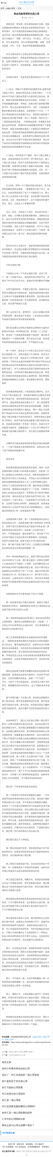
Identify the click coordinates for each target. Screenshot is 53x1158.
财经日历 (20, 1144)
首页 (2, 8)
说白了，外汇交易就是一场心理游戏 (20, 1075)
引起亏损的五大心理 (17, 1055)
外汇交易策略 (7, 1147)
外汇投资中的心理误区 (13, 1094)
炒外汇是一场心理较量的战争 (17, 1112)
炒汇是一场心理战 (11, 1100)
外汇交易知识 (20, 1147)
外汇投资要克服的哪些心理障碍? (19, 1106)
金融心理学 (10, 8)
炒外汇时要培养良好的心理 (16, 1068)
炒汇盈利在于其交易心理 (14, 1081)
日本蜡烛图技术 (34, 1147)
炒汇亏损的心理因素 (12, 1087)
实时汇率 (11, 1144)
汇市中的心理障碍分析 (13, 1119)
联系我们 (45, 1147)
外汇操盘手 (39, 1144)
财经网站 (29, 1144)
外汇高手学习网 (8, 1151)
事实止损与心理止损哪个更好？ (21, 1052)
